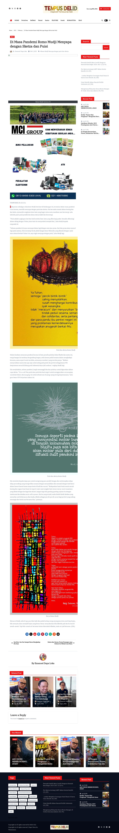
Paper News (32, 827)
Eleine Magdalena (13, 788)
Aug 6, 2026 (63, 704)
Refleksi (33, 20)
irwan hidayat (12, 796)
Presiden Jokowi (13, 804)
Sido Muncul (21, 807)
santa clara (31, 804)
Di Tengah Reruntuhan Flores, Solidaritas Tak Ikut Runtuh (90, 133)
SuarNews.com (85, 142)
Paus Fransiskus (13, 800)
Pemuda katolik (33, 800)
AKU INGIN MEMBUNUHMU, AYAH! (89, 107)
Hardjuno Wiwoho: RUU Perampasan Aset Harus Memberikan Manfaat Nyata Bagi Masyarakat (90, 125)
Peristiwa (25, 20)
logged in (21, 719)
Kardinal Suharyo (23, 796)
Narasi (40, 20)
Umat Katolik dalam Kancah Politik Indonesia (57, 803)
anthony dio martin (24, 785)
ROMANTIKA (71, 20)
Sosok (63, 20)
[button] (109, 20)
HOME (17, 20)
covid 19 (34, 785)
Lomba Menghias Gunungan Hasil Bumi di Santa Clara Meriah (59, 798)
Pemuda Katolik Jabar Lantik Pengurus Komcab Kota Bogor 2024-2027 (93, 63)
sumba (11, 811)
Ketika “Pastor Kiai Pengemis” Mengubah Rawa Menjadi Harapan (90, 116)
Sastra (47, 20)
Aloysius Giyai (12, 785)
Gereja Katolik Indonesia (25, 792)
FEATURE (55, 20)
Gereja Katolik (12, 792)
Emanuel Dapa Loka (21, 51)
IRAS (80, 20)
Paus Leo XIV (23, 800)
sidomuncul (12, 807)
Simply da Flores (31, 807)
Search (86, 41)
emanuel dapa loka (25, 788)
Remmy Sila (23, 804)
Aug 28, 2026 (18, 704)
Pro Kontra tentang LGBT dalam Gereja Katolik (58, 790)
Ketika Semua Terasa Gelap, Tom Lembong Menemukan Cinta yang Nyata (42, 699)
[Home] (11, 20)
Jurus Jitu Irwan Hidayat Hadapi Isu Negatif (65, 696)
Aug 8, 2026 (40, 704)
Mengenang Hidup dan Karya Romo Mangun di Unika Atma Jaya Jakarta (95, 90)
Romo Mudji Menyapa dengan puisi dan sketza (55, 51)
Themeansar (12, 830)
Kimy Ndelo (33, 796)
